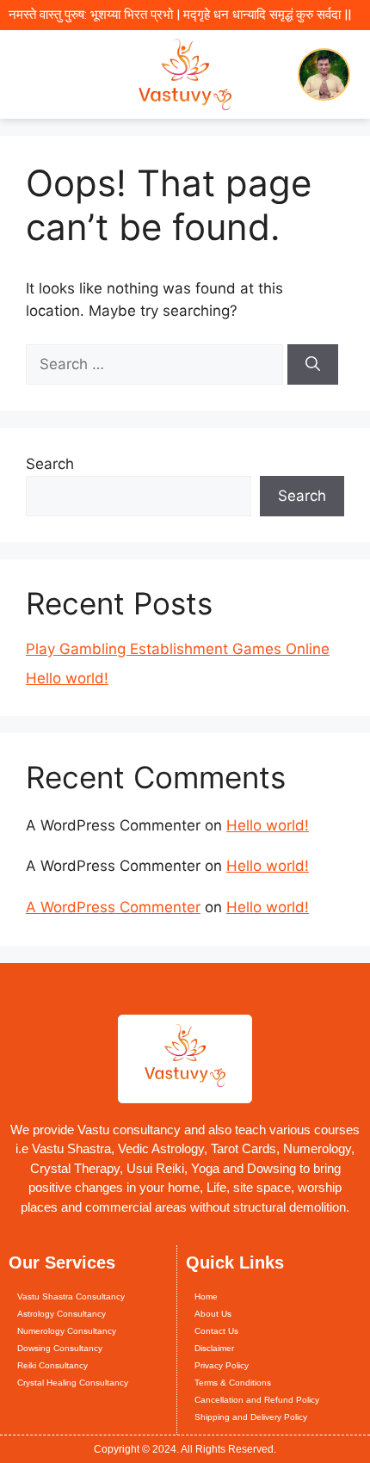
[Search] (312, 365)
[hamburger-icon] (28, 74)
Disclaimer (214, 1348)
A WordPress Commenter (113, 907)
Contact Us (216, 1331)
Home (206, 1296)
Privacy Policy (221, 1365)
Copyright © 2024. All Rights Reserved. (185, 1449)
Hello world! (67, 678)
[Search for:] (156, 364)
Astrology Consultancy (61, 1313)
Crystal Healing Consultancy (72, 1382)
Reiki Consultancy (52, 1365)
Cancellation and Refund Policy (256, 1399)
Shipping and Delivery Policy (250, 1417)
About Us (212, 1313)
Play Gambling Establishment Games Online (178, 648)
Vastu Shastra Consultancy (71, 1296)
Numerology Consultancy (66, 1331)
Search (50, 463)
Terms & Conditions (232, 1382)
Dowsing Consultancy (59, 1348)
